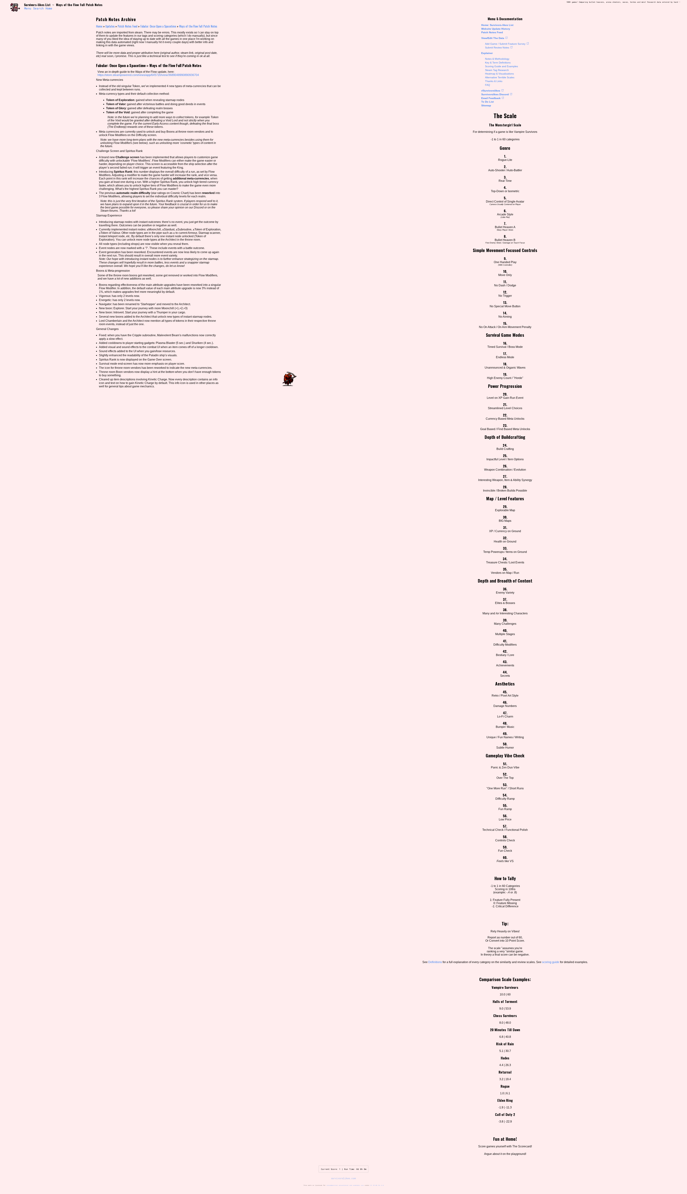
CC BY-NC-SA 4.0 (377, 1185)
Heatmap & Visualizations (499, 73)
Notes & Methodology (497, 58)
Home (49, 8)
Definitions (435, 962)
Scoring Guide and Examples (501, 66)
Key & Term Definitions (498, 62)
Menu (27, 8)
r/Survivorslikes (490, 90)
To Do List (487, 101)
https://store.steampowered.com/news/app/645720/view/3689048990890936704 (148, 75)
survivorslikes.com (343, 1178)
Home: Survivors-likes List (497, 25)
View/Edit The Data (492, 38)
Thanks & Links (493, 81)
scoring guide (550, 962)
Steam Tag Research (497, 70)
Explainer (487, 53)
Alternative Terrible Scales (499, 77)
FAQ (487, 84)
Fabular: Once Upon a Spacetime (158, 26)
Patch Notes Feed (492, 32)
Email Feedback (491, 98)
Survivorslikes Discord (495, 94)
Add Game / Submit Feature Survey (505, 43)
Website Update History (495, 28)
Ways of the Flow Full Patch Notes (198, 26)
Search (38, 8)
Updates (110, 26)
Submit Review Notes (497, 47)
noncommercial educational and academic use (345, 1185)
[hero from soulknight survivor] (15, 6)
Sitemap (486, 105)
